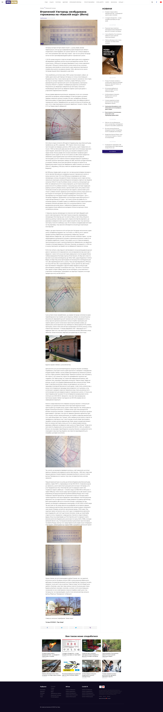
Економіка (114, 2)
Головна (100, 696)
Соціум (52, 2)
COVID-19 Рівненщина (87, 696)
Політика (58, 2)
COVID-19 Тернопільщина (88, 694)
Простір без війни (89, 2)
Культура (42, 693)
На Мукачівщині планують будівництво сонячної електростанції (89, 675)
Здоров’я (65, 2)
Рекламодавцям (55, 696)
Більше (121, 2)
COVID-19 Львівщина (87, 689)
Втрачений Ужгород (75, 2)
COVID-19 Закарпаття (87, 691)
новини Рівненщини (71, 696)
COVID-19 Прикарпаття (87, 693)
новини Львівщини (70, 689)
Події (46, 2)
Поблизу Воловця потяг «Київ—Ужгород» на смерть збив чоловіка (51, 674)
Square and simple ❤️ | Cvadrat (104, 698)
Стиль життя (99, 2)
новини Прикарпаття (71, 693)
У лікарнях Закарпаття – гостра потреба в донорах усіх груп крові (71, 654)
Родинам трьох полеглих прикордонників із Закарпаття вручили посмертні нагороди (90, 655)
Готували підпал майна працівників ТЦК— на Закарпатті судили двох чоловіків (50, 655)
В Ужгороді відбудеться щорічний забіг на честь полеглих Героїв (71, 674)
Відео (52, 691)
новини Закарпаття (70, 691)
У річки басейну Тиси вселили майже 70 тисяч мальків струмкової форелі (110, 655)
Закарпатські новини (56, 693)
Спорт (52, 690)
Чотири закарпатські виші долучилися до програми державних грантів (109, 675)
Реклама (108, 696)
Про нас (104, 696)
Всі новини (112, 151)
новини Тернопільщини (71, 694)
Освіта (107, 2)
